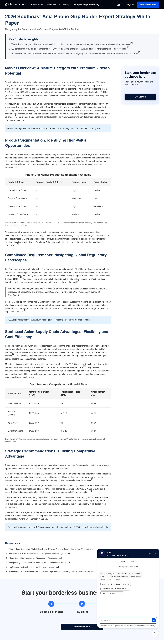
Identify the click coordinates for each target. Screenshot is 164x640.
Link (92, 548)
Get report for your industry (86, 4)
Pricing (66, 4)
